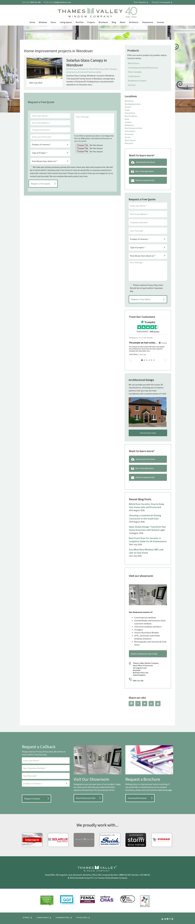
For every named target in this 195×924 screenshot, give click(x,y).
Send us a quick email (145, 180)
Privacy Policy (152, 285)
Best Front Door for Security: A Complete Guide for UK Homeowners (148, 540)
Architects (133, 22)
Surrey (127, 137)
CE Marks (26, 917)
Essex (127, 110)
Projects (91, 22)
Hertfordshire (131, 116)
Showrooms (147, 22)
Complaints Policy (63, 917)
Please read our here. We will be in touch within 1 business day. (146, 288)
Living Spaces (66, 22)
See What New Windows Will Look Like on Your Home (146, 551)
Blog (114, 22)
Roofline (80, 22)
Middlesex (129, 125)
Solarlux (98, 72)
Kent (127, 119)
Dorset (128, 107)
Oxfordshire (130, 131)
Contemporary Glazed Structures (90, 69)
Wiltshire (129, 143)
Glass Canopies (110, 69)
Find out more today (148, 433)
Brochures (103, 22)
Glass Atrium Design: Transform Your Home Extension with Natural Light (147, 528)
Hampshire (130, 113)
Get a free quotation (144, 171)
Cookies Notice (43, 917)
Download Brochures (137, 798)
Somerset (129, 134)
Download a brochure (145, 162)
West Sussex (130, 140)
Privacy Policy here (44, 751)
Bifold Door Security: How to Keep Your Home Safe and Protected (146, 505)
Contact (160, 22)
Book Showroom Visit (86, 798)
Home (32, 22)
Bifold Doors (71, 69)
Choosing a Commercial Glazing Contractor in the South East (145, 517)
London (128, 122)
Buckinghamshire (133, 104)
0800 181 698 (138, 681)
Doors (53, 22)
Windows (43, 22)
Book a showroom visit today (144, 653)
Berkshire (129, 101)
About (122, 22)
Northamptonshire (133, 128)
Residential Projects (86, 72)
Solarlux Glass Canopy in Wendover (86, 62)
